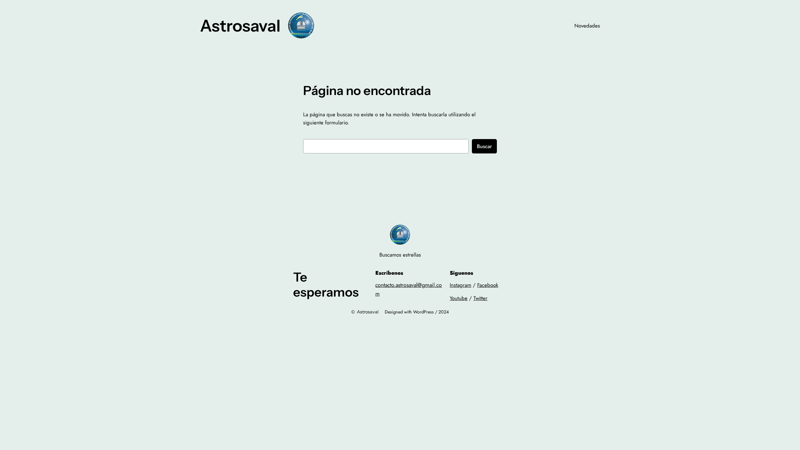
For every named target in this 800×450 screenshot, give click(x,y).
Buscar (484, 146)
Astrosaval (240, 26)
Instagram (460, 285)
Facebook (487, 285)
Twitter (480, 298)
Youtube (459, 298)
